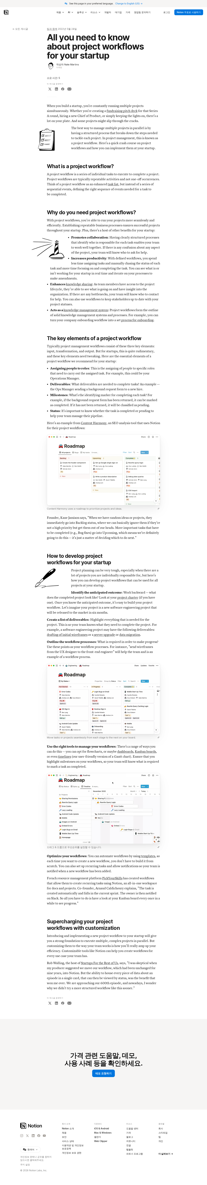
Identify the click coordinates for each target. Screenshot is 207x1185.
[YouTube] (44, 1135)
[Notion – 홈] (6, 12)
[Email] (69, 89)
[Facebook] (62, 89)
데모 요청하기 (103, 1073)
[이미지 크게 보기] (158, 508)
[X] (50, 89)
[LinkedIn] (56, 89)
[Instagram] (21, 1135)
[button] (103, 472)
